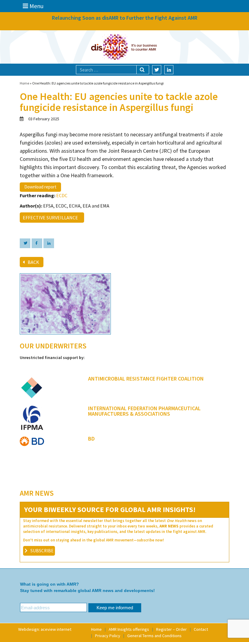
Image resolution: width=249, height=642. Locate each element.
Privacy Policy (107, 635)
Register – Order (171, 629)
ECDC (61, 195)
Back (33, 262)
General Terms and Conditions (154, 635)
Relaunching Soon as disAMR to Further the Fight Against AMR (124, 17)
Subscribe (41, 551)
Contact (201, 629)
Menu (35, 6)
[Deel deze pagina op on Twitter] (25, 243)
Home (24, 83)
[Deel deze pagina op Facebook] (37, 243)
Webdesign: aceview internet (44, 629)
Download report (40, 187)
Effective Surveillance (51, 218)
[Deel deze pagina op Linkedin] (48, 243)
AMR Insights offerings (129, 629)
